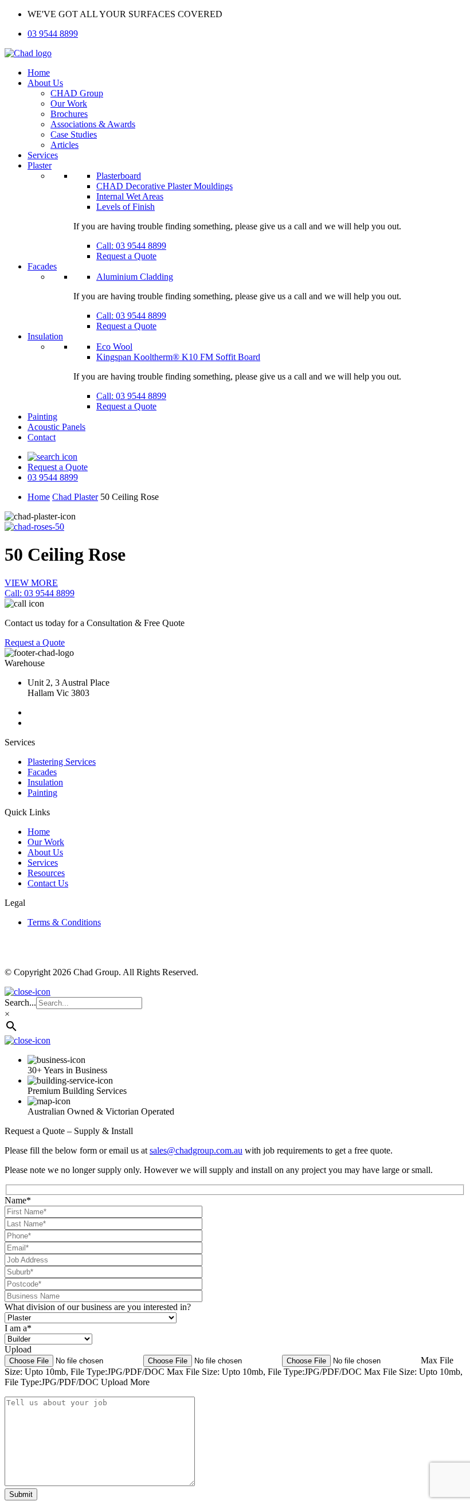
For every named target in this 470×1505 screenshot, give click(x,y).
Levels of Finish (125, 207)
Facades (42, 266)
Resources (46, 873)
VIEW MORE (31, 583)
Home (39, 72)
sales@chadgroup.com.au (196, 1150)
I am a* (18, 1328)
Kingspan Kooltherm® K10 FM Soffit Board (178, 357)
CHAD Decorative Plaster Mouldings (164, 186)
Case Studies (73, 134)
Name (18, 1200)
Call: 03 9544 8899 (131, 246)
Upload (18, 1349)
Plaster (40, 165)
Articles (64, 145)
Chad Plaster (75, 497)
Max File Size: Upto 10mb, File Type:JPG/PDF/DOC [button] (265, 1372)
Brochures (69, 114)
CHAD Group (76, 93)
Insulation (45, 336)
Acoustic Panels (56, 427)
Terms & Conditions (64, 922)
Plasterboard (118, 176)
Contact (42, 437)
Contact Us (48, 883)
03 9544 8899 (53, 33)
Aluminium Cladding (134, 277)
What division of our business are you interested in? (98, 1307)
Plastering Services (62, 762)
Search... (20, 1002)
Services (43, 155)
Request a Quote (126, 256)
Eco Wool (114, 346)
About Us (45, 83)
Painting (42, 416)
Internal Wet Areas (129, 196)
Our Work (68, 103)
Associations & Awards (92, 124)
